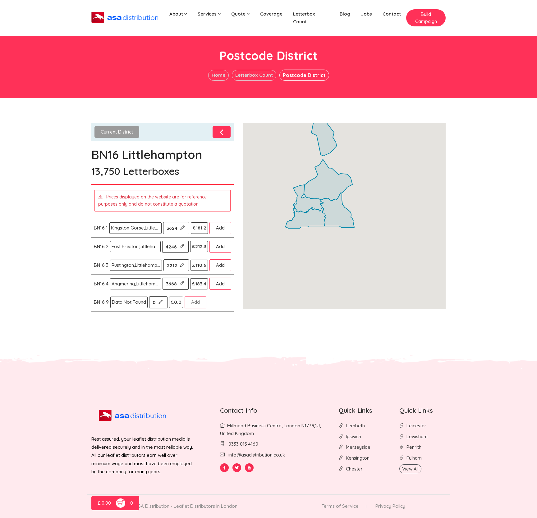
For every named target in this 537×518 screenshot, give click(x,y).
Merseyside (358, 447)
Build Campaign (426, 17)
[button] (178, 14)
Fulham (414, 458)
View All (410, 469)
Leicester (416, 426)
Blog (345, 14)
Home (218, 75)
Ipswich (353, 436)
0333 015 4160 (242, 444)
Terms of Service (340, 506)
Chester (354, 469)
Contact (392, 14)
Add (220, 228)
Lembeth (355, 426)
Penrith (413, 447)
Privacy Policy (390, 506)
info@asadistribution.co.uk (256, 455)
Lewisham (417, 436)
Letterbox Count (304, 18)
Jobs (366, 14)
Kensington (357, 458)
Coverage (271, 14)
